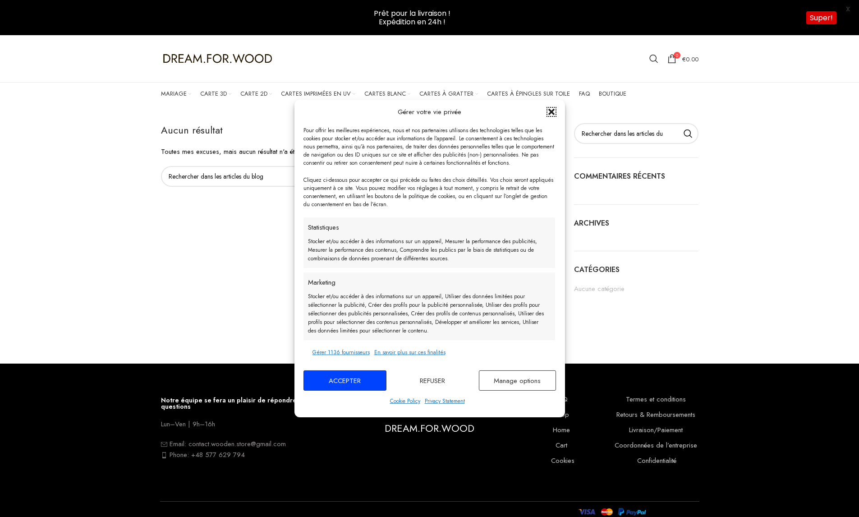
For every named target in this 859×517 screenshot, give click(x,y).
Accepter (345, 381)
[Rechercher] (654, 59)
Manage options (517, 381)
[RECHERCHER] (688, 133)
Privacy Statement (445, 401)
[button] (551, 111)
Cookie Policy (405, 401)
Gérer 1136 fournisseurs (341, 352)
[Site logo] (217, 58)
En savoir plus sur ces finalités (410, 352)
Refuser (432, 381)
